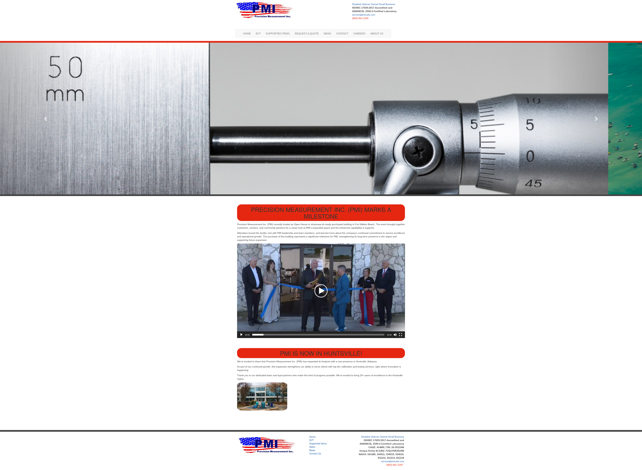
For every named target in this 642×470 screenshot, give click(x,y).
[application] (321, 291)
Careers (359, 33)
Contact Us (315, 453)
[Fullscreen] (400, 334)
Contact (342, 33)
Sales (312, 446)
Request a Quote (307, 33)
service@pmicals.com (363, 14)
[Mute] (395, 334)
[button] (321, 291)
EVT (258, 33)
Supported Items (278, 33)
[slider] (318, 335)
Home (247, 33)
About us (376, 33)
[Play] (241, 334)
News (327, 33)
